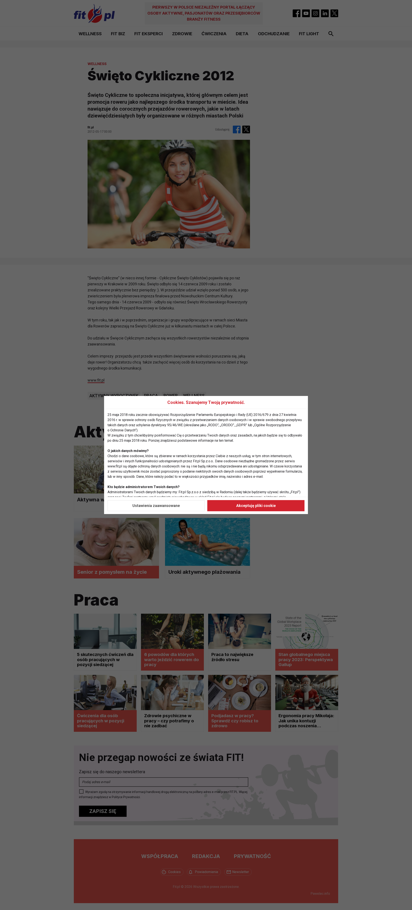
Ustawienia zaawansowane (156, 505)
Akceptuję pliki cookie (256, 505)
